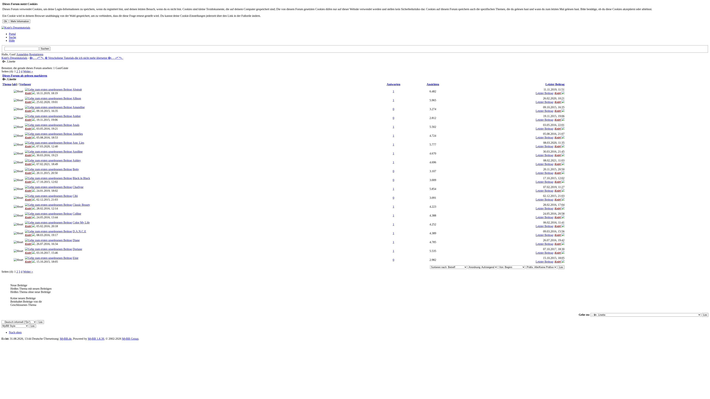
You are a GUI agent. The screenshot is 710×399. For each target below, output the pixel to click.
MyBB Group (130, 338)
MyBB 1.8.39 (96, 338)
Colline (77, 213)
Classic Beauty (81, 204)
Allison (76, 98)
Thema (6, 84)
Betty (76, 169)
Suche (12, 37)
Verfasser (25, 84)
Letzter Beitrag (554, 84)
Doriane (77, 249)
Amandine (78, 107)
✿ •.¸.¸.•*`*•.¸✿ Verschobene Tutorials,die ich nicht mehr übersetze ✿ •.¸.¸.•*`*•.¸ (76, 57)
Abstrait (77, 89)
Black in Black (81, 178)
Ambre (76, 116)
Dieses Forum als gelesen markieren (24, 75)
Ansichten (433, 84)
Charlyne (78, 187)
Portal (12, 33)
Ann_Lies (78, 142)
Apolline (77, 151)
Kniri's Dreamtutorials (14, 57)
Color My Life (81, 222)
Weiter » (28, 71)
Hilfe (12, 40)
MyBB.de (66, 338)
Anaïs (75, 125)
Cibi (75, 195)
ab (14, 84)
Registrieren (36, 54)
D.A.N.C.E (79, 231)
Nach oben (15, 332)
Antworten (393, 84)
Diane (76, 240)
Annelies (77, 133)
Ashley (76, 160)
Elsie (75, 258)
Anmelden (22, 54)
